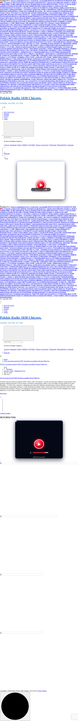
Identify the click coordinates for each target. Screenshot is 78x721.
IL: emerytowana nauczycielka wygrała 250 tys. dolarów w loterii (35, 52)
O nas (5, 117)
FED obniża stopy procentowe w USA (48, 88)
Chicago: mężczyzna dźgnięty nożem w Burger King (45, 82)
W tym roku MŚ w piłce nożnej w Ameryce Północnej (35, 45)
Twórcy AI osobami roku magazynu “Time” (22, 88)
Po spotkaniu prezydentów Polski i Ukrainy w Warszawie (45, 67)
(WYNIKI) (31, 145)
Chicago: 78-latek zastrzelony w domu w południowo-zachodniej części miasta (46, 31)
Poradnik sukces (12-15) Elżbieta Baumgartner (41, 76)
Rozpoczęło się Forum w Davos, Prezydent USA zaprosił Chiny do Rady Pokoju (37, 12)
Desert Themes (42, 691)
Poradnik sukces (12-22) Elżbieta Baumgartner (31, 60)
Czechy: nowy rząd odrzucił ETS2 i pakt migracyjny (38, 77)
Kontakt (6, 115)
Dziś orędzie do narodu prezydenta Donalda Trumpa (50, 72)
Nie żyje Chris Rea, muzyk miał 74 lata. (28, 64)
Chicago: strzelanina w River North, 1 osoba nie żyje (28, 57)
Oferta (6, 119)
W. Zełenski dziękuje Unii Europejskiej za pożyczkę (49, 69)
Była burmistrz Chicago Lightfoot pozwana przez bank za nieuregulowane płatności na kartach (38, 20)
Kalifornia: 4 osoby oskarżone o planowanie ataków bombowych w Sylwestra (48, 79)
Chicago (6, 371)
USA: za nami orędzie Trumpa (56, 71)
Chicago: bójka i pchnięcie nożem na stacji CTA (20, 35)
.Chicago (6, 145)
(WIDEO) (25, 145)
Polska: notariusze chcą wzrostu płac (16, 82)
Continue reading (5, 413)
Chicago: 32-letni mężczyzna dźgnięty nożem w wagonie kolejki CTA (49, 59)
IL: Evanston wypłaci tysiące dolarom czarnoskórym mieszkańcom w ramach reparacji (30, 2)
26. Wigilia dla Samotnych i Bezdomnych (34, 62)
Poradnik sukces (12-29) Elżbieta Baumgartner (54, 52)
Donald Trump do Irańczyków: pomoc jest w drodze (50, 19)
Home (6, 359)
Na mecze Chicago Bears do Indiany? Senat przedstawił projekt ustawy (30, 18)
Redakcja (9, 369)
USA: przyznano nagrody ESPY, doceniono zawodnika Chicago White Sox (26, 361)
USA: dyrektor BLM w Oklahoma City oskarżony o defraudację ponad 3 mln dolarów (38, 83)
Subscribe (7, 153)
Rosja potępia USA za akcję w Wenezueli (46, 42)
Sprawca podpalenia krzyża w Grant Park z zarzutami (28, 1)
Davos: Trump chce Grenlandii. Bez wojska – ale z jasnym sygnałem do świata (39, 11)
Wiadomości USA (19, 371)
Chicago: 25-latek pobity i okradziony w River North (49, 50)
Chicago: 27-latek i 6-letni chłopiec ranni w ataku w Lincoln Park (27, 26)
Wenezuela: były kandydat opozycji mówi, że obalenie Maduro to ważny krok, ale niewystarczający (38, 40)
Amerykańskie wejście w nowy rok (21, 50)
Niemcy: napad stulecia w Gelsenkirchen (53, 53)
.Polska (19, 145)
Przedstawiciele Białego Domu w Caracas (21, 30)
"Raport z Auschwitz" (42, 145)
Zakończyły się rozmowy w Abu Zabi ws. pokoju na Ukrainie (25, 8)
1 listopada (70, 145)
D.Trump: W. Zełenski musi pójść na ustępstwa (29, 89)
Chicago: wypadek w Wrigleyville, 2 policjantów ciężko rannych (37, 55)
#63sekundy (53, 145)
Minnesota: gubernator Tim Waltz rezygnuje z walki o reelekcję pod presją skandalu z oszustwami (38, 37)
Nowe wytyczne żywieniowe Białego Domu (48, 30)
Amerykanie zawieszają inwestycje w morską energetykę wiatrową (30, 65)
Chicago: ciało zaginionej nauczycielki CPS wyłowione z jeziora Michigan (42, 23)
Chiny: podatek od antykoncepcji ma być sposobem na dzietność (31, 47)
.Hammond (13, 145)
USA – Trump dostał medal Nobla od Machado (42, 14)
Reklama (6, 114)
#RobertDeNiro (61, 145)
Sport (11, 371)
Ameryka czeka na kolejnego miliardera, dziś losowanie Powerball (38, 74)
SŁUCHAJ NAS (9, 112)
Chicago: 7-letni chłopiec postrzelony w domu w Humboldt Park (43, 48)
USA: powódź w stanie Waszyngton (51, 84)
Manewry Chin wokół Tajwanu (16, 59)
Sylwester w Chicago (32, 52)
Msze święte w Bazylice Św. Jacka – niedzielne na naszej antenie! (38, 43)
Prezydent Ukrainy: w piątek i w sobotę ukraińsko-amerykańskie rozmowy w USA (36, 70)
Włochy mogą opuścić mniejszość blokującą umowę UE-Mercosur (34, 36)
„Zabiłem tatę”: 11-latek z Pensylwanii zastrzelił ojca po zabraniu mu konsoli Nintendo (37, 15)
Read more (3, 393)
